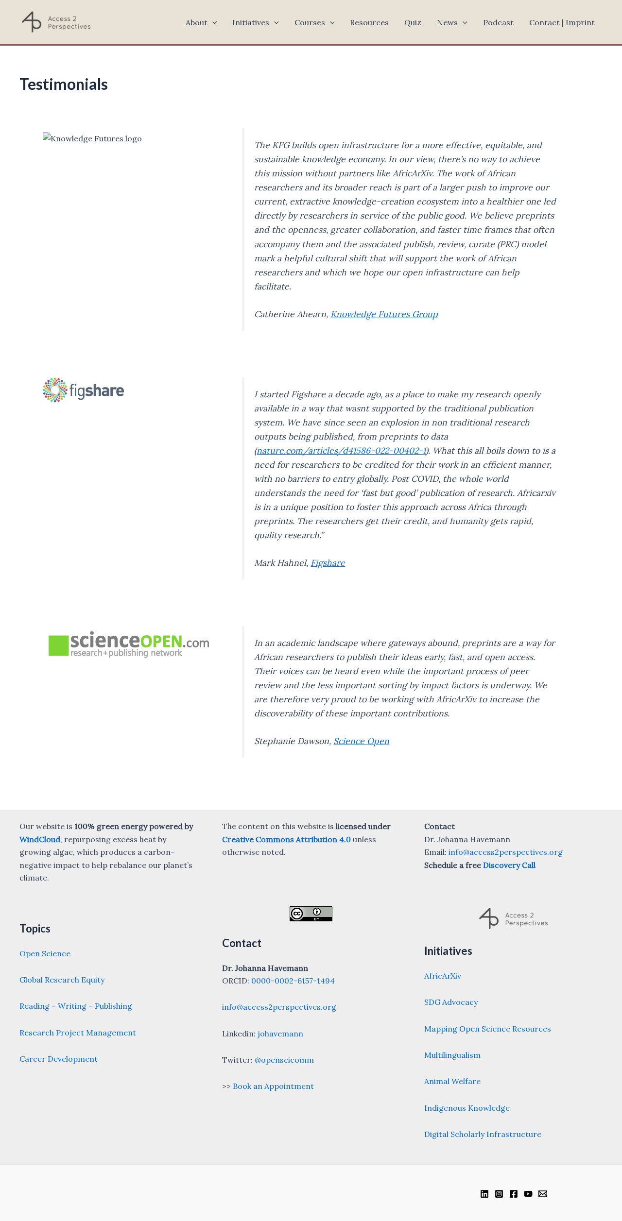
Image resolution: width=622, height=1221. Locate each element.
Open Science (44, 953)
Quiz (412, 22)
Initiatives (250, 22)
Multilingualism (452, 1055)
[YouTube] (528, 1193)
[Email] (542, 1193)
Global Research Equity (61, 979)
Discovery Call (509, 865)
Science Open (361, 740)
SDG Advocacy (451, 1002)
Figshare (328, 562)
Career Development (58, 1059)
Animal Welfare (452, 1081)
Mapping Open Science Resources (487, 1029)
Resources (369, 22)
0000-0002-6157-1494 (293, 980)
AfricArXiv (442, 976)
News (447, 22)
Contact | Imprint (562, 22)
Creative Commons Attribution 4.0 (286, 839)
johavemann (280, 1033)
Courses (309, 22)
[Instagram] (499, 1193)
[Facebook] (513, 1193)
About (196, 22)
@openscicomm (284, 1060)
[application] (212, 22)
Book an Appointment (273, 1086)
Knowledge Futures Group (384, 314)
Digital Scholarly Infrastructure (482, 1134)
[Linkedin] (484, 1193)
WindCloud (39, 839)
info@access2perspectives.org (279, 1007)
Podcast (498, 22)
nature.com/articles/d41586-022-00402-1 (341, 450)
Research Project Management (77, 1032)
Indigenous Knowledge (467, 1108)
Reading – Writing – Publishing (75, 1006)
